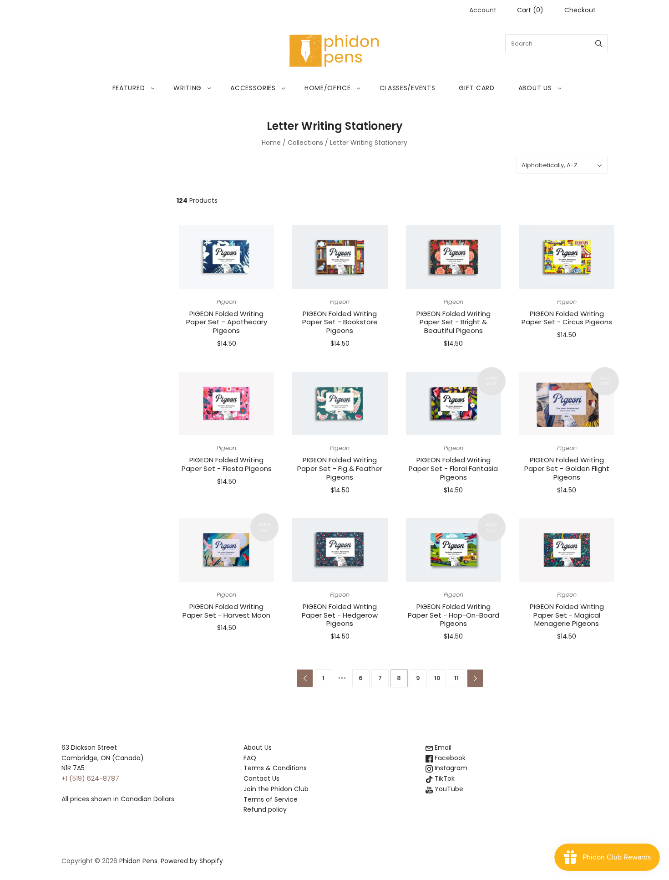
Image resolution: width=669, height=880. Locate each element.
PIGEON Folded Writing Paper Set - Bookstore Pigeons (340, 322)
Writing (187, 87)
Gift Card (476, 87)
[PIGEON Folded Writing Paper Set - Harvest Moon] (226, 550)
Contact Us (261, 778)
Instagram (450, 768)
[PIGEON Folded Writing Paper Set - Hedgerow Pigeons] (339, 550)
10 (437, 678)
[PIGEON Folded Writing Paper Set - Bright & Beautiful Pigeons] (453, 257)
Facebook (449, 757)
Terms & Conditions (275, 768)
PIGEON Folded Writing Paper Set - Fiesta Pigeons (227, 464)
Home (271, 142)
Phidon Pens (138, 860)
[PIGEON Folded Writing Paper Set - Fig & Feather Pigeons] (339, 403)
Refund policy (265, 809)
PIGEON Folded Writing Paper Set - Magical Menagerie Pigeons (567, 615)
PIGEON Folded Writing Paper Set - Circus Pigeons (567, 318)
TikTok (444, 778)
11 (456, 678)
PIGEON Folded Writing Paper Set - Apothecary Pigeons (226, 322)
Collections (305, 142)
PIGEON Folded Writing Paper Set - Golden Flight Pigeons (566, 468)
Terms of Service (270, 799)
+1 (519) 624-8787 (90, 778)
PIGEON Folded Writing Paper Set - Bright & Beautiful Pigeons (453, 322)
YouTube (448, 788)
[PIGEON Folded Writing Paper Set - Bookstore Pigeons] (339, 257)
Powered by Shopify (192, 860)
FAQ (249, 757)
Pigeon (226, 301)
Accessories (253, 87)
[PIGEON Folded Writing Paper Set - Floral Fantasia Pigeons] (453, 403)
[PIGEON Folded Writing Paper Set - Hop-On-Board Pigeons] (453, 550)
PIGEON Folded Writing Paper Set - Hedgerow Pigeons (340, 615)
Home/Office (327, 87)
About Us (535, 87)
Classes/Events (408, 87)
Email (442, 747)
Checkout (580, 10)
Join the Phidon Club (276, 788)
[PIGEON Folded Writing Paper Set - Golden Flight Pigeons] (566, 403)
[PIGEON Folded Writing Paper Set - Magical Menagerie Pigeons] (566, 550)
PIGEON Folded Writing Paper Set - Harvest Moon (226, 611)
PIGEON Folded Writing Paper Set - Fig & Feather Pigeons (339, 468)
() (530, 10)
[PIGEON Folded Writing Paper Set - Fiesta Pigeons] (226, 403)
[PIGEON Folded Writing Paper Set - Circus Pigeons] (566, 257)
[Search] (599, 43)
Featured (128, 87)
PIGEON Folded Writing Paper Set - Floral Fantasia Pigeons (453, 468)
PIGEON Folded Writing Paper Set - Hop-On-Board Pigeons (453, 615)
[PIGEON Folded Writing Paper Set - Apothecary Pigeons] (226, 257)
